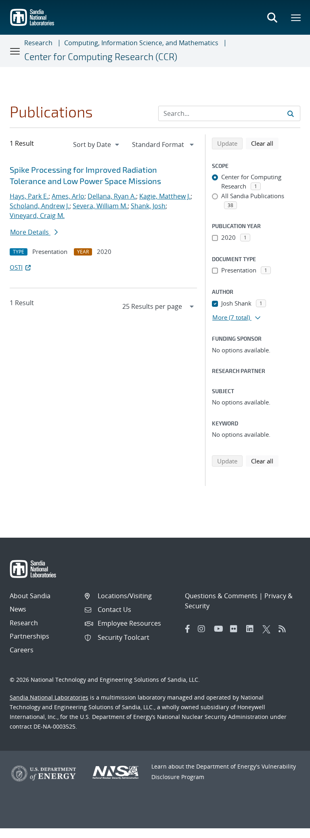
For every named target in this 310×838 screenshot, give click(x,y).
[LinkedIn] (252, 629)
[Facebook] (188, 629)
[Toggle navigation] (15, 51)
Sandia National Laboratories (49, 697)
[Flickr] (236, 629)
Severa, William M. (100, 205)
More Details (30, 232)
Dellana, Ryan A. (112, 196)
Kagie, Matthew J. (165, 196)
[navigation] (97, 144)
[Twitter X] (268, 629)
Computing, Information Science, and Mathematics (141, 42)
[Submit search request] (290, 113)
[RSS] (285, 629)
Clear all (265, 143)
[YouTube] (220, 629)
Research (38, 42)
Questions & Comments (221, 595)
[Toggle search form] (272, 17)
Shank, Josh (148, 205)
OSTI (16, 267)
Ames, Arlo (68, 196)
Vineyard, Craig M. (37, 215)
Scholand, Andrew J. (39, 205)
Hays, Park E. (29, 196)
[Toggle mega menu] (296, 17)
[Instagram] (204, 629)
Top (286, 828)
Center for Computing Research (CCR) (100, 56)
